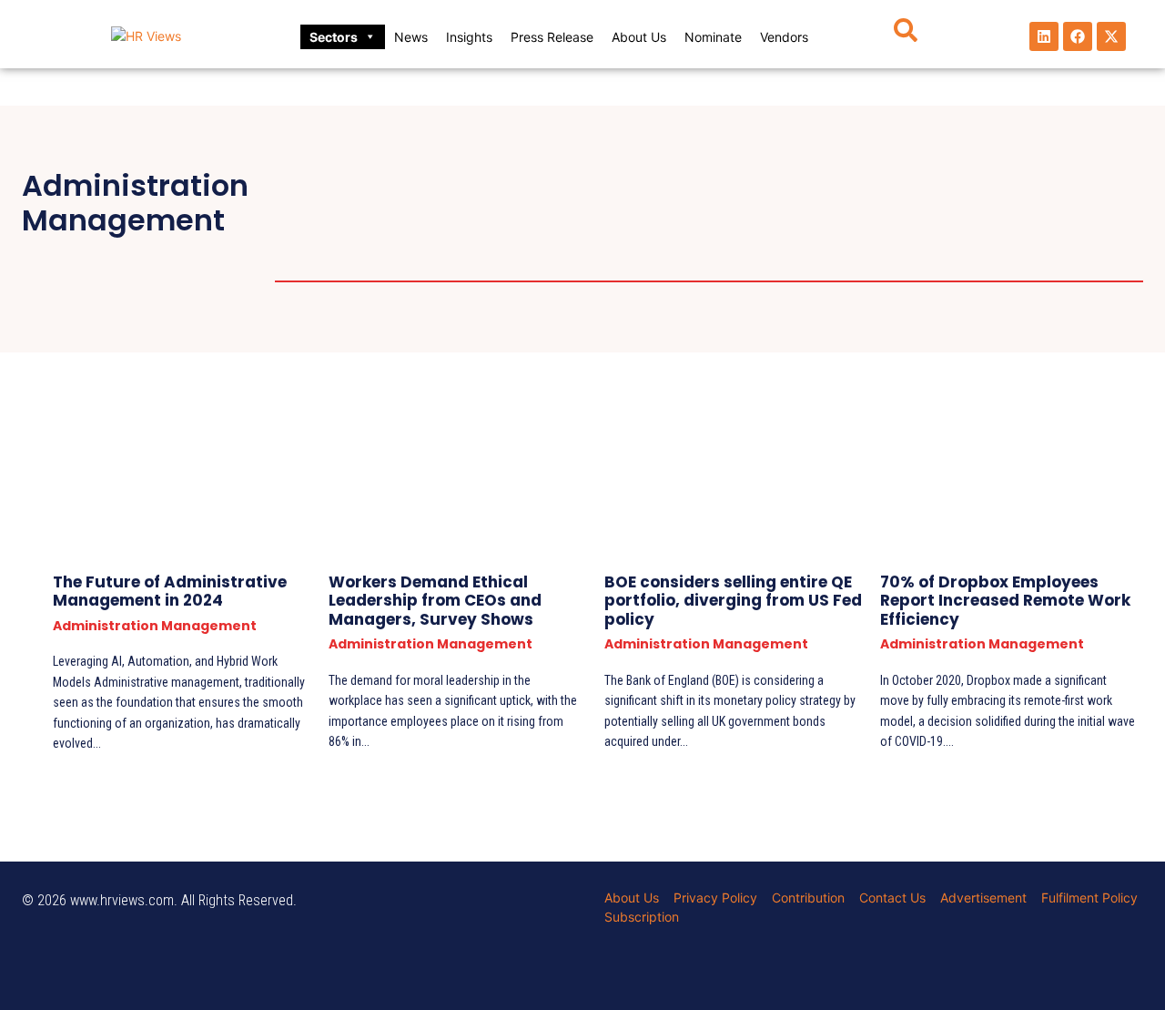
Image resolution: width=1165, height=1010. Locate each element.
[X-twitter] (1111, 36)
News (411, 37)
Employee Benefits (380, 231)
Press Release (552, 37)
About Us (639, 37)
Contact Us (892, 897)
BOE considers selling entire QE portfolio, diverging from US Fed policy (733, 600)
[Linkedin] (1044, 36)
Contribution (808, 897)
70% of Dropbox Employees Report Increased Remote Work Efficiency (1005, 600)
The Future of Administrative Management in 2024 (170, 591)
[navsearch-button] (905, 36)
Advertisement (983, 897)
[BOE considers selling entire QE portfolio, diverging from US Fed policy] (720, 470)
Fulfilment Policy (1089, 897)
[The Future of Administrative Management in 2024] (169, 470)
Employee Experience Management (758, 255)
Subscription (641, 916)
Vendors (784, 37)
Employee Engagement (856, 231)
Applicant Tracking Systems (701, 185)
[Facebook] (1077, 36)
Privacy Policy (715, 897)
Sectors (333, 37)
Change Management (950, 185)
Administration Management (423, 185)
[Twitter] (124, 929)
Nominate (713, 37)
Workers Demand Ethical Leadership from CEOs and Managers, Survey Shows (435, 600)
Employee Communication (608, 231)
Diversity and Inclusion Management (734, 208)
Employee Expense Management (437, 255)
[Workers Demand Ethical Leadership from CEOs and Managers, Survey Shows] (444, 470)
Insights (469, 37)
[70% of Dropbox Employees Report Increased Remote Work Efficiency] (996, 470)
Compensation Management (423, 208)
